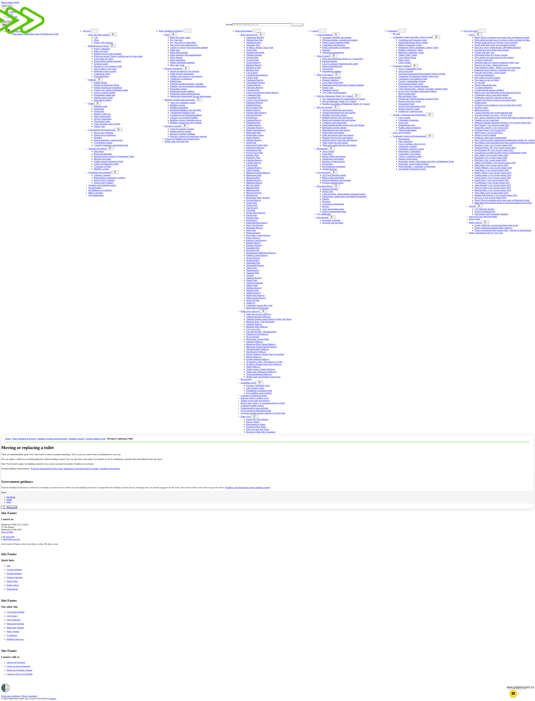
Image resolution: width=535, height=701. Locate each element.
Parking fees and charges (333, 132)
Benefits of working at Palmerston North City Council (346, 104)
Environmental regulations (333, 166)
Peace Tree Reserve (254, 225)
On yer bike (480, 82)
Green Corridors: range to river (411, 144)
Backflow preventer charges (334, 115)
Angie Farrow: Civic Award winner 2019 (493, 178)
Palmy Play (246, 416)
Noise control (328, 151)
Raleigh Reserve (253, 243)
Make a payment (95, 193)
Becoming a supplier (331, 220)
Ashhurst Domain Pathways (258, 317)
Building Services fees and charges (337, 117)
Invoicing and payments (332, 223)
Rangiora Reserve (254, 245)
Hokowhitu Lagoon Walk (257, 339)
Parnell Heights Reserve (256, 223)
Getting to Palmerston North (106, 164)
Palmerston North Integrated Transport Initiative (343, 85)
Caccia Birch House (407, 57)
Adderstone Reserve (255, 37)
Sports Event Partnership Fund (411, 106)
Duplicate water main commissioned (490, 137)
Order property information (182, 74)
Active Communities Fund (410, 69)
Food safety (327, 154)
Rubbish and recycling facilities (107, 54)
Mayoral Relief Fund (407, 96)
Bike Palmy (99, 151)
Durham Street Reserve (256, 112)
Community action (102, 74)
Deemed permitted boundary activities (186, 84)
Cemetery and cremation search (102, 185)
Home (8, 439)
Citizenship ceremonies (408, 120)
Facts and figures (101, 76)
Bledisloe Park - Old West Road (260, 322)
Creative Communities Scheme (411, 81)
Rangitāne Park (253, 248)
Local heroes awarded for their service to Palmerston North (500, 152)
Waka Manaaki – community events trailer (416, 166)
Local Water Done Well (332, 82)
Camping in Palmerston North (254, 395)
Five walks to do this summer (487, 77)
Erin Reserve (252, 117)
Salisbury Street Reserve (257, 255)
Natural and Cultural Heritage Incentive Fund (418, 99)
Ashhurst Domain (254, 55)
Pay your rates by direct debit (183, 42)
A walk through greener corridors (489, 90)
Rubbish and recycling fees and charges (339, 140)
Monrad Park (252, 195)
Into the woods (481, 107)
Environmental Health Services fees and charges (343, 125)
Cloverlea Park (252, 90)
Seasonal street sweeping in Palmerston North (114, 156)
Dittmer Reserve (253, 110)
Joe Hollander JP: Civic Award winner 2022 (494, 150)
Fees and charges (324, 107)
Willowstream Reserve (256, 298)
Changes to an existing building (184, 117)
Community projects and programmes (409, 136)
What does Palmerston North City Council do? (342, 59)
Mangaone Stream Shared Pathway (261, 347)
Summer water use (102, 114)
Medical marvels (482, 110)
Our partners (327, 69)
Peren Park (251, 230)
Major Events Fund (406, 94)
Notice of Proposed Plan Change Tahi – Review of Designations (503, 230)
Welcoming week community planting (491, 214)
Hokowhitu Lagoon (255, 135)
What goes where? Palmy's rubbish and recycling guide (118, 56)
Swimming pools (248, 383)
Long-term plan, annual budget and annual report (343, 194)
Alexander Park (253, 45)
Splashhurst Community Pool (259, 390)
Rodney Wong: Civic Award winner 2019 (493, 173)
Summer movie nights (408, 159)
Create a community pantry (410, 156)
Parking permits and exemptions (108, 87)
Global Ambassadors (407, 130)
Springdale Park (253, 263)
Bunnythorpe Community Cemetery (110, 178)
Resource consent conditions (182, 134)
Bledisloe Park (252, 70)
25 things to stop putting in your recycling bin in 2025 (498, 105)
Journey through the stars (486, 85)
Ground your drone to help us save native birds (495, 100)
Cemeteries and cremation (99, 172)
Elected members (329, 61)
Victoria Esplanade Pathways (259, 374)
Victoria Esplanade (254, 283)
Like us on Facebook (16, 662)
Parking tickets (100, 82)
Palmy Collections (102, 49)
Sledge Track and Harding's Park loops (263, 377)
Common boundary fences (252, 405)
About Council (323, 56)
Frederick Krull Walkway (257, 334)
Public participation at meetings (336, 47)
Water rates (175, 50)
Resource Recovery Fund (409, 101)
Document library (324, 186)
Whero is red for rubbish (485, 135)
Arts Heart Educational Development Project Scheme (421, 74)
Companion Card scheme (409, 154)
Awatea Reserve (253, 62)
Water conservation (102, 116)
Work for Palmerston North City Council (334, 96)
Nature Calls (99, 126)
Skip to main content (10, 2)
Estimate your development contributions (188, 86)
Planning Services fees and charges (337, 137)
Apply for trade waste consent (107, 124)
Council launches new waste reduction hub (493, 112)
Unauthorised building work (182, 112)
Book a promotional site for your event (486, 233)
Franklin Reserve (253, 125)
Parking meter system (103, 97)
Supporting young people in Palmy (413, 164)
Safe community (405, 141)
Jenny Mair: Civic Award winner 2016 (491, 193)
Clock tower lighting (402, 132)
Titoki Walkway (253, 367)
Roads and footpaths (103, 154)
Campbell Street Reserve (257, 75)
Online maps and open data (177, 141)
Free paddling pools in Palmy (259, 393)
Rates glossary (176, 57)
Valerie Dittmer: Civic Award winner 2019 (493, 168)
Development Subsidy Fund (410, 84)
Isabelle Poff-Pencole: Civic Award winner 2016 (496, 195)
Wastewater (99, 109)
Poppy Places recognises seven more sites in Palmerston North (502, 37)
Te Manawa (12, 635)
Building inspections (179, 107)
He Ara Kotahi (252, 337)
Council (314, 31)
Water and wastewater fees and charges (339, 145)
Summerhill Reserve (255, 265)
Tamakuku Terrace (330, 90)
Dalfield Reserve (253, 105)
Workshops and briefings (333, 52)
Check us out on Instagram (18, 666)
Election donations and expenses (336, 180)
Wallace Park (252, 285)
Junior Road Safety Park (257, 145)
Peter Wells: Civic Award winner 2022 (491, 155)
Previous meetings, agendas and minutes (340, 40)
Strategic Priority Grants (409, 109)
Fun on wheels (252, 422)
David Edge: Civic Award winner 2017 (492, 180)
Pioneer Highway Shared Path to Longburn (265, 354)
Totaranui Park (252, 273)
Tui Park (250, 275)
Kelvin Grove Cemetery (104, 180)
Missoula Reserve (254, 193)
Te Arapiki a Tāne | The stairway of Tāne (264, 362)
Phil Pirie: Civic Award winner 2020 (491, 160)
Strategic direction (330, 189)
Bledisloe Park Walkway (257, 327)
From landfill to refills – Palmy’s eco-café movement (498, 67)
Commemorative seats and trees (254, 408)
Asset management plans (333, 209)
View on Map (7, 532)
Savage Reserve (253, 258)
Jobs (9, 566)
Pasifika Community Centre (410, 50)
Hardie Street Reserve (255, 130)
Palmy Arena (404, 60)
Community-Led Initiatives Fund (412, 79)
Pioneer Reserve (253, 233)
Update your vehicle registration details (111, 90)
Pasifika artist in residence (409, 127)
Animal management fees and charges (339, 112)
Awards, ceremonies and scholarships (409, 115)
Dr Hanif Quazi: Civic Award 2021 (490, 130)
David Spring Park (254, 107)
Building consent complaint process (185, 120)
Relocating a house (178, 89)
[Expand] (95, 31)
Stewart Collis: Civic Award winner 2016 (493, 188)
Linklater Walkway (254, 342)
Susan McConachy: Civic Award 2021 (492, 127)
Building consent (177, 105)
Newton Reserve (253, 200)
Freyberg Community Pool (258, 385)
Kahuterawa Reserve (255, 147)
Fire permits (327, 164)
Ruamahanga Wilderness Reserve (261, 253)
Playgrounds (246, 379)
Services (86, 31)
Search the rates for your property (185, 71)
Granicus (52, 698)
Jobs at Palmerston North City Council (339, 101)
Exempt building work (96, 439)
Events (472, 206)
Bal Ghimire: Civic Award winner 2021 (492, 125)
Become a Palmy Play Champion (260, 432)
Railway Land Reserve (256, 240)
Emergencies (12, 589)
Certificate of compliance (181, 79)
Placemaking (404, 139)
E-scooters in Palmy (102, 166)
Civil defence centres (103, 142)
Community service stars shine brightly (492, 95)
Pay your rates (176, 40)
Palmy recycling (101, 51)
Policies (325, 199)
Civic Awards (404, 117)
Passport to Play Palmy (256, 427)
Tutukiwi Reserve (254, 278)
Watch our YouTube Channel (19, 670)
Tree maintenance (96, 195)
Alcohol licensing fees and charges (337, 110)
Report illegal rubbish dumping (107, 61)
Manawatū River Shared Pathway (261, 344)
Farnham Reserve (254, 120)
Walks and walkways (250, 311)
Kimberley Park (253, 158)
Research (326, 201)
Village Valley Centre (407, 55)
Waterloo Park (252, 290)
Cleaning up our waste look (487, 120)
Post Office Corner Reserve (258, 235)
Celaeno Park (252, 77)
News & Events (470, 31)
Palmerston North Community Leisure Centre (418, 47)
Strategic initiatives (330, 80)
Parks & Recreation (243, 31)
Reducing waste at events (105, 71)
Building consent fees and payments (186, 122)
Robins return (481, 102)
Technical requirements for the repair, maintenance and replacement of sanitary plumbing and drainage (75, 468)
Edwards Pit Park (254, 115)
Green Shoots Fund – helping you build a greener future (423, 89)
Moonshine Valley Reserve (258, 198)
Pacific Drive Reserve (255, 213)
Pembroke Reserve (254, 228)
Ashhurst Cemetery (102, 175)
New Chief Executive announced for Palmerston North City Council (505, 140)
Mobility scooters (101, 169)
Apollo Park (251, 50)
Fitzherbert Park (253, 122)
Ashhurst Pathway (254, 324)
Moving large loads (102, 159)
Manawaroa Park (253, 175)
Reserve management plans (334, 211)
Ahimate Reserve (253, 42)
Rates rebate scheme (179, 52)
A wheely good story (484, 60)
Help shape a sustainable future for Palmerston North (35, 34)
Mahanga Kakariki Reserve (258, 173)
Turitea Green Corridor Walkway (260, 369)
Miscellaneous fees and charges (336, 130)
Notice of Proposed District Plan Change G (494, 228)
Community (392, 31)
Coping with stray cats (484, 52)
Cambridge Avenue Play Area (259, 305)
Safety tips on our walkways (258, 314)
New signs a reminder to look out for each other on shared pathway (504, 117)
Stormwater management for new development (190, 96)
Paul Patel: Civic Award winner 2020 (491, 158)
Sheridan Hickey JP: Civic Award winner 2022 (495, 147)
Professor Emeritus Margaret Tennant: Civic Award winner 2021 (503, 122)
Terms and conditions (10, 696)
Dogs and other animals (98, 35)
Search (229, 24)
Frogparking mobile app (104, 95)
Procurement (322, 217)
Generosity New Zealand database (413, 86)
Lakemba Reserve (254, 160)
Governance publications (333, 204)
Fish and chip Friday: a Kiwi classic (490, 72)
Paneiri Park (251, 215)
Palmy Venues (13, 631)
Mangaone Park (253, 178)
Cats (96, 37)
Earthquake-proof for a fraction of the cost (493, 97)
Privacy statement (29, 696)
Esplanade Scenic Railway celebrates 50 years (495, 70)
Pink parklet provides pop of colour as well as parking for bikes (502, 40)
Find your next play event (257, 429)
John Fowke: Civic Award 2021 (489, 132)
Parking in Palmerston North (106, 85)
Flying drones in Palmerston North (256, 410)
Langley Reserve (253, 163)
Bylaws (325, 206)
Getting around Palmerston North (108, 161)
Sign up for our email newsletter (483, 216)
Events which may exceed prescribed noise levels (496, 225)
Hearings (326, 50)
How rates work (177, 65)
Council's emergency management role (111, 145)
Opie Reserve (252, 208)
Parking (91, 80)
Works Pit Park (252, 300)
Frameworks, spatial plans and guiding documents (344, 196)
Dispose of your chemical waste (108, 66)
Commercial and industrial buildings (186, 115)
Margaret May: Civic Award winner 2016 (493, 190)
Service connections (102, 119)
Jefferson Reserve (254, 140)
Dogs (96, 40)
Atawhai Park (252, 57)
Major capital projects (331, 77)
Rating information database (182, 62)
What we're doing (324, 75)
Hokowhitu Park (253, 132)
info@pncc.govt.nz (11, 539)
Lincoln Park (252, 165)
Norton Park (251, 203)
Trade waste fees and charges (335, 142)
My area (396, 34)
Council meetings (324, 35)
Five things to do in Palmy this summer (492, 50)
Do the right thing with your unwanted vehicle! (495, 45)
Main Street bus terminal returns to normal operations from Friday (503, 203)
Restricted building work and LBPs (185, 110)
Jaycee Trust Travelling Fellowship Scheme (417, 91)
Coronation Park (253, 97)
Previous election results (332, 183)
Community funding (402, 66)
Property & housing (173, 68)
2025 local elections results (334, 175)
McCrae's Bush (253, 185)
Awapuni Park (252, 60)
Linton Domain (253, 170)
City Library (12, 616)
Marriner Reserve (254, 180)
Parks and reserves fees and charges (338, 135)
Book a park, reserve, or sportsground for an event (263, 403)
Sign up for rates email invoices (184, 45)
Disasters (98, 137)
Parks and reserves (249, 35)
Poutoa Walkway (253, 357)
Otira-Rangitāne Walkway (257, 349)
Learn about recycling (103, 59)
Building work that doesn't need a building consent (247, 487)
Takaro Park (251, 268)
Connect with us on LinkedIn (19, 674)
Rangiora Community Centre (411, 52)
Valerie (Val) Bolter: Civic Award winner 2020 (495, 163)
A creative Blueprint (483, 87)
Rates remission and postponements (185, 55)
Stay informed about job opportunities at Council (343, 99)
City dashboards (324, 214)
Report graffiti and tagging (334, 156)
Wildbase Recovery (15, 639)
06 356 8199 (8, 537)
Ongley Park (251, 205)
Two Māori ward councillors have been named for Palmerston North (505, 142)
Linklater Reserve (254, 168)
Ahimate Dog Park (254, 40)
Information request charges (334, 127)
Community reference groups (411, 149)
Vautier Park (251, 280)
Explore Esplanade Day (485, 211)
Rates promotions (177, 60)
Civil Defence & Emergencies (101, 130)
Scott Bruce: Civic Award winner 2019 (492, 170)
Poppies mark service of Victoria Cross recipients (496, 42)
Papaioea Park (252, 218)
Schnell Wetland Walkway (257, 359)
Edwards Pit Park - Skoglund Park (261, 332)
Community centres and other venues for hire (412, 37)
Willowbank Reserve (255, 295)
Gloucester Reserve (254, 127)
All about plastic (101, 64)
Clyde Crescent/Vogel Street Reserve (262, 92)
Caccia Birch (252, 72)
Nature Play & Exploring (257, 419)
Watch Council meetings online (336, 42)
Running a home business (333, 161)
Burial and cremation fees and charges (339, 120)
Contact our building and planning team (182, 139)
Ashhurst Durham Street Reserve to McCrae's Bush (268, 319)
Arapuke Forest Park (255, 52)
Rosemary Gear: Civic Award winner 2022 (493, 145)
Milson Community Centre (410, 45)
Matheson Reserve (254, 183)
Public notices (475, 222)
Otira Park (250, 210)
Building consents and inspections (179, 100)
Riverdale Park (252, 250)
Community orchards (407, 146)
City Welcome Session (484, 209)
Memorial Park (252, 188)
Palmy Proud (474, 219)
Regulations (322, 148)
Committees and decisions (333, 45)
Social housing (94, 188)
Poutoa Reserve (253, 238)
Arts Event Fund (405, 71)
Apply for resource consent (182, 129)
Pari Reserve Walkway (256, 352)
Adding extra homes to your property (186, 76)
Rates (167, 35)
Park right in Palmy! (103, 100)
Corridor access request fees (334, 122)
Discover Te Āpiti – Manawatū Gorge (491, 65)
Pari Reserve (251, 220)
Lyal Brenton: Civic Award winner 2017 (492, 183)
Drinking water (100, 106)
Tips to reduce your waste (105, 69)
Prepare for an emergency (105, 135)
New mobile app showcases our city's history (494, 57)
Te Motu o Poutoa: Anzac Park (259, 47)
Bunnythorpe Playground (257, 308)
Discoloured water (102, 121)
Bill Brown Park (253, 67)
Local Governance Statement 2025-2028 (340, 64)
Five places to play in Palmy (487, 80)
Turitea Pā (250, 303)
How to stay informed (103, 132)
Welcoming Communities (409, 151)
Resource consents (173, 126)
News (471, 35)
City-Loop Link (253, 329)
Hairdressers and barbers (333, 159)
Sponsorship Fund (406, 104)
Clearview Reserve (254, 87)
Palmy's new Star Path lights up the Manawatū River (498, 92)
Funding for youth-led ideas (410, 111)
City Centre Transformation (334, 92)
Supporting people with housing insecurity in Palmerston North (426, 161)
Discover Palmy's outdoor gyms (255, 398)
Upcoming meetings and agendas (336, 37)
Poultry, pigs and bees (103, 42)
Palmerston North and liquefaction (185, 94)
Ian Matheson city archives (100, 190)
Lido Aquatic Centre (255, 388)
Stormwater (99, 111)
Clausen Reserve (253, 85)
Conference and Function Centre (412, 40)
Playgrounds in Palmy (256, 424)
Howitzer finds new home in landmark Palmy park (497, 62)
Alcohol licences (329, 169)
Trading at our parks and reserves (255, 400)
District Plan (327, 191)
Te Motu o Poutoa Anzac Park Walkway (264, 364)
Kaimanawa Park (253, 150)
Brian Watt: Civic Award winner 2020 (491, 165)
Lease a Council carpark (104, 92)
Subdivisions (175, 81)
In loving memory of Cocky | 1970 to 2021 (493, 115)
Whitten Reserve (253, 293)
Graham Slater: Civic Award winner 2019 (493, 175)
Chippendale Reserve (255, 82)
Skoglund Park (252, 260)
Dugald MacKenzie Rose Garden (413, 42)
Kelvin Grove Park (254, 152)
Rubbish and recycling (98, 46)
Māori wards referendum (333, 178)
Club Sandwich (13, 620)
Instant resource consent (180, 131)
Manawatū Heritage (15, 624)
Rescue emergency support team (108, 140)
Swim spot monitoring (484, 75)
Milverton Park (252, 190)
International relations (331, 71)
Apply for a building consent (182, 102)
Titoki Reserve (252, 270)
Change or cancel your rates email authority (189, 47)
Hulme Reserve (253, 137)
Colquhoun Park (253, 95)
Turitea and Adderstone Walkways (261, 372)
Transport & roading (97, 148)
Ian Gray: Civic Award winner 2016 (490, 198)
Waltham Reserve (254, 288)
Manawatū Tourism (15, 627)
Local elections (323, 172)
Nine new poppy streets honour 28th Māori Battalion (498, 47)
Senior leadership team (332, 66)
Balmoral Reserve (254, 65)
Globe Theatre (404, 62)
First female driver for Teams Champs (491, 55)
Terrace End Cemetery (104, 183)
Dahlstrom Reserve (254, 102)
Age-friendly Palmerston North (412, 169)
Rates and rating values (180, 37)
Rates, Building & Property (171, 31)
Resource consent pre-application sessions (188, 136)
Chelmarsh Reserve (254, 80)
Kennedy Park (252, 155)
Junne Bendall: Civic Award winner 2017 (493, 185)
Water (90, 103)
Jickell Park (251, 142)
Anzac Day (403, 122)
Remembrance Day (406, 125)
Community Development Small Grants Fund (418, 76)
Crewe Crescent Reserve (257, 100)
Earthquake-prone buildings (182, 91)
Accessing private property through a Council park (263, 413)
